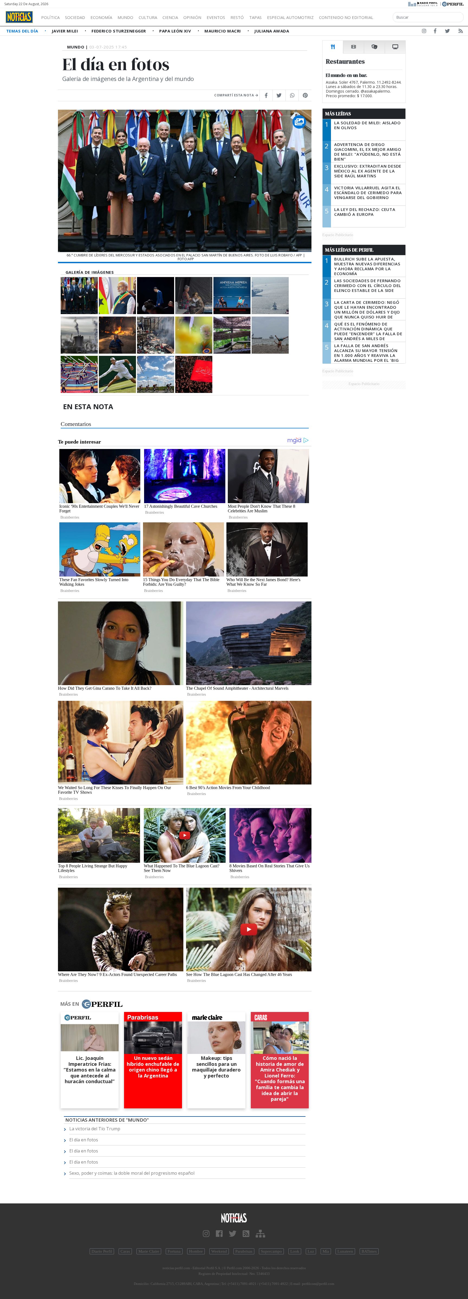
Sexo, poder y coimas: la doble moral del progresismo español (131, 1173)
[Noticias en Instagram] (424, 31)
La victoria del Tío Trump (94, 1129)
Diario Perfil (102, 1251)
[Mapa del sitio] (260, 1234)
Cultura (148, 17)
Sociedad (75, 17)
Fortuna (174, 1251)
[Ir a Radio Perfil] (423, 3)
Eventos (216, 17)
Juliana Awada (271, 31)
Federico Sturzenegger (119, 31)
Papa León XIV (175, 31)
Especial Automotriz (290, 17)
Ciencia (170, 17)
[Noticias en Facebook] (435, 31)
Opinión (192, 17)
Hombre (196, 1251)
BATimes (369, 1251)
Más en (69, 1004)
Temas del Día (22, 31)
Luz (311, 1251)
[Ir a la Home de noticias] (234, 1218)
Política (50, 17)
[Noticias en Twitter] (447, 31)
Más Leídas (338, 113)
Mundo (125, 17)
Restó (237, 17)
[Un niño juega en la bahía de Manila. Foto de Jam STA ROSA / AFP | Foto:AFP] (270, 335)
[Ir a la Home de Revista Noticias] (19, 17)
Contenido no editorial (346, 17)
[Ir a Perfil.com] (453, 3)
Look (294, 1251)
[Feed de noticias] (460, 31)
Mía (326, 1251)
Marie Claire (148, 1251)
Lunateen (345, 1251)
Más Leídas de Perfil (349, 250)
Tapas (255, 17)
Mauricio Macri (223, 31)
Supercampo (271, 1251)
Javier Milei (65, 31)
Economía (101, 17)
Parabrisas (243, 1251)
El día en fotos (83, 1140)
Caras (125, 1251)
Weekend (219, 1251)
